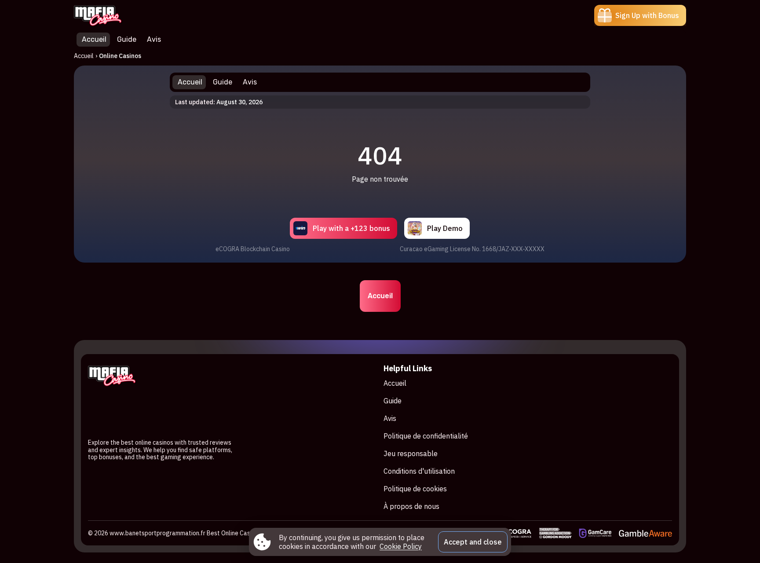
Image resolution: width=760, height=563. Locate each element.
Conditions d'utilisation (419, 471)
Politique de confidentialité (426, 435)
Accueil (84, 56)
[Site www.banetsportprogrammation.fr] (104, 15)
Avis (390, 418)
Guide (393, 400)
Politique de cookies (415, 488)
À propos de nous (411, 506)
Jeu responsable (411, 453)
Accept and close (473, 541)
